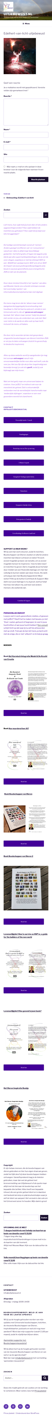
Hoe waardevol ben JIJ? (19, 728)
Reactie (8, 96)
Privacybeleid (40, 1391)
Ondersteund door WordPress (27, 1413)
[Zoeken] (45, 215)
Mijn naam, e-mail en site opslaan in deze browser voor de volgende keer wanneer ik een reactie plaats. (23, 170)
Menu (27, 24)
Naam (7, 129)
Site (5, 154)
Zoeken (7, 210)
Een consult (43, 625)
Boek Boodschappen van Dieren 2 (18, 856)
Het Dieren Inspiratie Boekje (16, 1088)
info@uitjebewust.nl (23, 1358)
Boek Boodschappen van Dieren (18, 794)
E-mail (7, 142)
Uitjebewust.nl (18, 14)
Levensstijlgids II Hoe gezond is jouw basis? (22, 1011)
